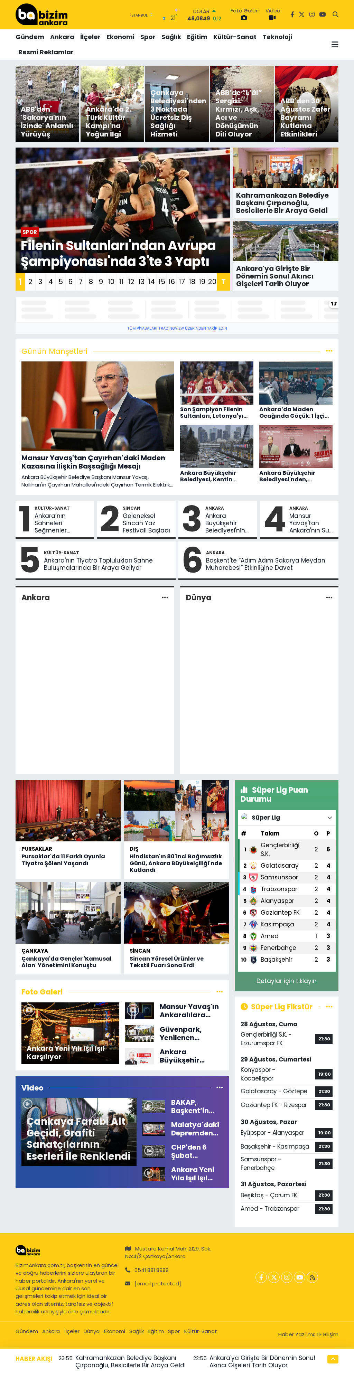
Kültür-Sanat (235, 36)
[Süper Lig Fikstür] (329, 1006)
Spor (148, 36)
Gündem (30, 36)
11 (121, 281)
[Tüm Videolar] (219, 1088)
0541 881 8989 (151, 1270)
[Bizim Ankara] (41, 14)
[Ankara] (165, 597)
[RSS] (312, 1277)
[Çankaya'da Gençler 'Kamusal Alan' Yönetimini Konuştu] (68, 912)
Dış (134, 848)
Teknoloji (277, 36)
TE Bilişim (327, 1334)
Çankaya (34, 950)
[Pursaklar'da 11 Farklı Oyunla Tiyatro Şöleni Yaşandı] (68, 810)
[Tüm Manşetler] (329, 351)
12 (131, 281)
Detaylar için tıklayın (287, 981)
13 (141, 281)
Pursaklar (36, 848)
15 (161, 281)
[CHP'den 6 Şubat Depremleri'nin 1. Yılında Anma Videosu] (153, 1151)
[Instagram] (286, 1277)
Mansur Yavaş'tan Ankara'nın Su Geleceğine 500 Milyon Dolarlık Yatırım (311, 523)
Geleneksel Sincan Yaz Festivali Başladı (146, 523)
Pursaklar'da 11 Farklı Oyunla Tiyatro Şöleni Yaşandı (63, 859)
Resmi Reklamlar (46, 52)
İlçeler (90, 36)
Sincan (131, 508)
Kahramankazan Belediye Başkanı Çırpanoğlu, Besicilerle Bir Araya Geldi (130, 1361)
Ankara (62, 36)
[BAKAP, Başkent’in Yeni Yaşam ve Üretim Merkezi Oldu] (153, 1106)
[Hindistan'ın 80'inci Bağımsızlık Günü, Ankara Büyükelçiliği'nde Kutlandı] (176, 810)
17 (182, 281)
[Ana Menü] (335, 44)
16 (171, 281)
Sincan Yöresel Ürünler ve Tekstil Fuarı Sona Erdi (167, 962)
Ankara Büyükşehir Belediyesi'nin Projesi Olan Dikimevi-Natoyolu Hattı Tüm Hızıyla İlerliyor (226, 523)
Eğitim (197, 36)
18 (192, 281)
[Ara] (335, 14)
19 (202, 281)
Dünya (198, 597)
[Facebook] (261, 1277)
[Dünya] (329, 597)
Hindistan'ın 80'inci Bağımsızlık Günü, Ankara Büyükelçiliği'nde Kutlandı (176, 863)
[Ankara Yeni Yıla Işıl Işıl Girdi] (153, 1173)
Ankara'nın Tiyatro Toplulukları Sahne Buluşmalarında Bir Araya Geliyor (98, 564)
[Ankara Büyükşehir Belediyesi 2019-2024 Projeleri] (139, 1055)
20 (212, 281)
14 (151, 281)
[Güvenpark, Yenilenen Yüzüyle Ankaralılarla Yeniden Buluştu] (139, 1033)
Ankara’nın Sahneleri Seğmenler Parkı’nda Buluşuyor (51, 523)
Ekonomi (120, 36)
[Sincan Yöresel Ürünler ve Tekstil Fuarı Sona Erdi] (176, 912)
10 (111, 281)
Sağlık (171, 36)
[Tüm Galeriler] (219, 992)
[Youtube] (299, 1277)
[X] (274, 1277)
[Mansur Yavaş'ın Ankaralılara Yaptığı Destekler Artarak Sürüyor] (139, 1010)
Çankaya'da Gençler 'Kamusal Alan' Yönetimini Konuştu (66, 962)
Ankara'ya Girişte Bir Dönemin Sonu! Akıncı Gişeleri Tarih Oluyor (262, 1361)
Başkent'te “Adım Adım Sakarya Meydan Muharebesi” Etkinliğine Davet (265, 564)
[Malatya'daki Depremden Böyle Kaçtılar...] (153, 1128)
